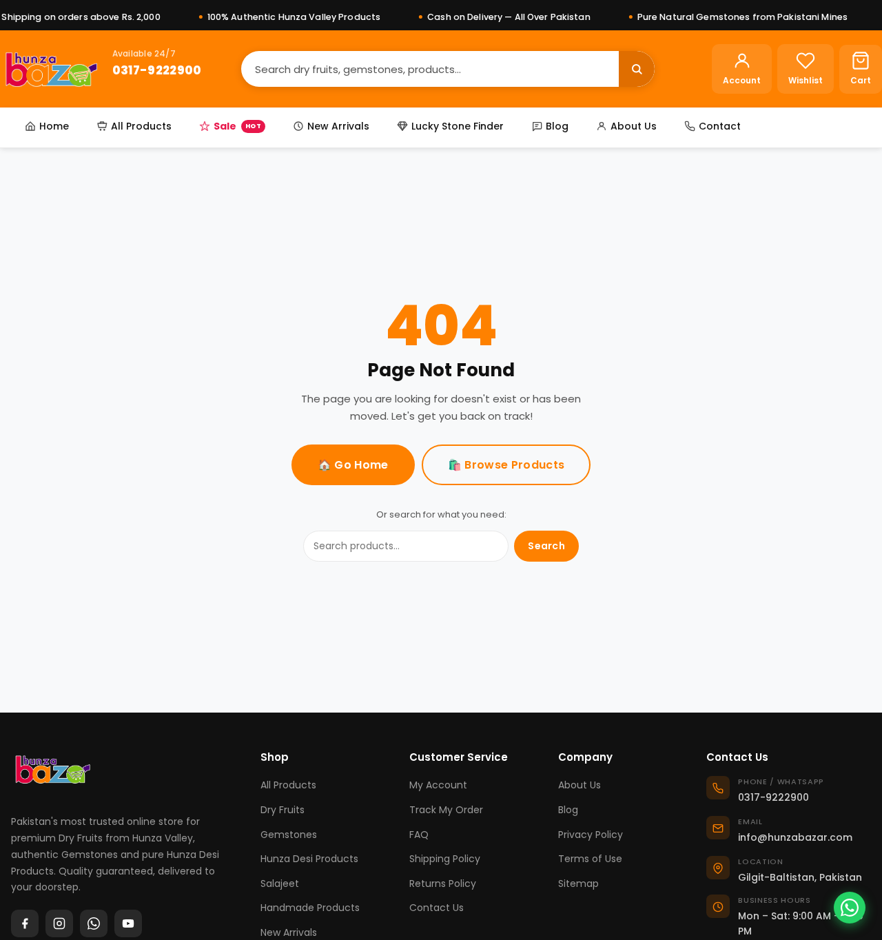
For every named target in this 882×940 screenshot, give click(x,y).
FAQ (419, 834)
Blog (557, 126)
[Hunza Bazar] (51, 69)
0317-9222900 (157, 69)
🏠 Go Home (353, 465)
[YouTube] (128, 923)
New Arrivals (338, 126)
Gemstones (288, 834)
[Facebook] (25, 923)
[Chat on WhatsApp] (849, 907)
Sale (237, 126)
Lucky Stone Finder (457, 126)
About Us (634, 126)
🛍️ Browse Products (506, 465)
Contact (720, 126)
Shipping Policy (444, 859)
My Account (438, 785)
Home (54, 126)
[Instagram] (59, 923)
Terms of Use (590, 859)
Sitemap (578, 883)
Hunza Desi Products (309, 859)
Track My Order (446, 810)
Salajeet (279, 883)
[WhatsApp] (93, 923)
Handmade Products (310, 908)
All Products (141, 126)
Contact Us (436, 908)
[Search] (637, 69)
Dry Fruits (282, 810)
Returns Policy (442, 883)
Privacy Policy (590, 834)
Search (546, 546)
